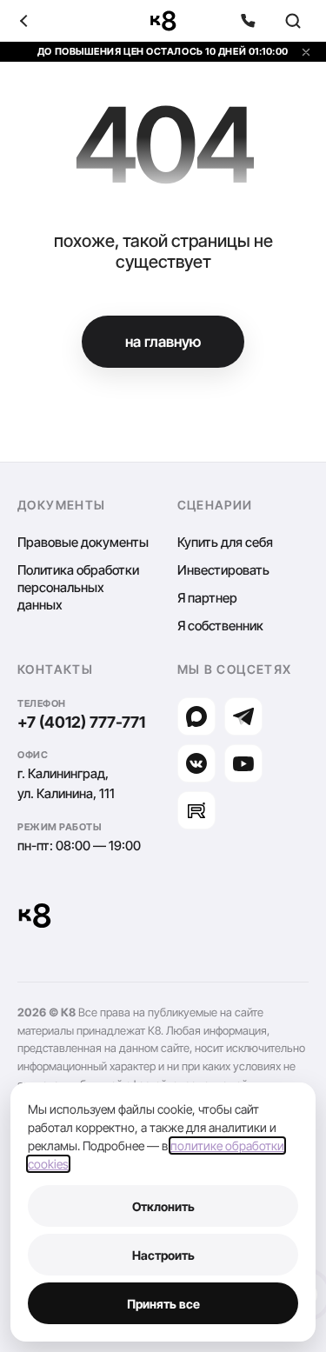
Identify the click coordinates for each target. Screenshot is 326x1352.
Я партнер (207, 597)
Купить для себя (225, 542)
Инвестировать (223, 570)
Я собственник (220, 625)
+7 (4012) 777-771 (81, 722)
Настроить (163, 1255)
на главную (163, 341)
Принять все (163, 1303)
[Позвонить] (247, 21)
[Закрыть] (306, 52)
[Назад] (33, 21)
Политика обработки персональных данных (78, 587)
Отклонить (163, 1206)
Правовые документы (83, 542)
